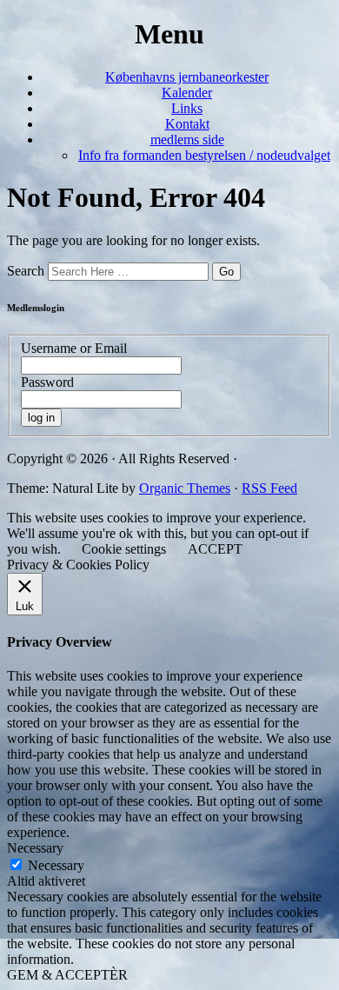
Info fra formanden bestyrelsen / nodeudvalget (204, 155)
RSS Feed (269, 488)
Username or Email (74, 348)
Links (187, 108)
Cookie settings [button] (124, 549)
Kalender (187, 92)
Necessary (56, 865)
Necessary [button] (35, 848)
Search (25, 270)
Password (47, 382)
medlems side (187, 139)
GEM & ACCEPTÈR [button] (67, 974)
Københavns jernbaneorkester (187, 77)
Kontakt (187, 123)
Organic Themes (184, 488)
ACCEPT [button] (215, 549)
